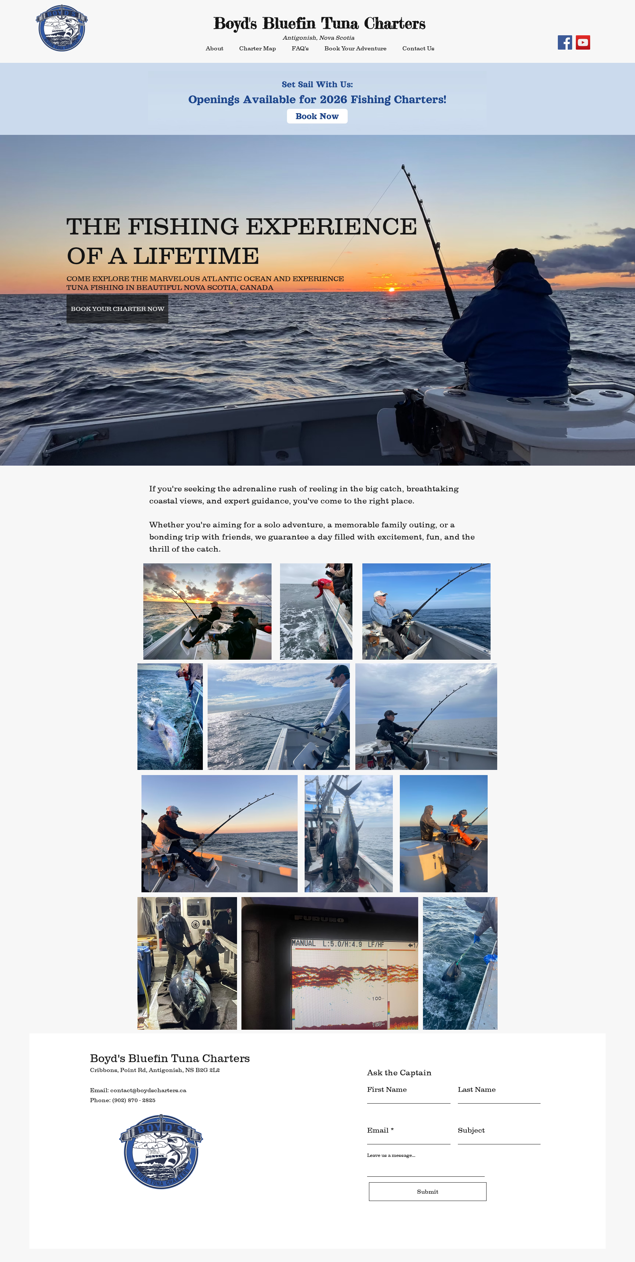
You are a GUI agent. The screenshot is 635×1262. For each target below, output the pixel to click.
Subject (471, 1130)
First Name (387, 1089)
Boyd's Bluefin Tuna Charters (320, 23)
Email (378, 1130)
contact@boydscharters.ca (148, 1090)
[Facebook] (565, 42)
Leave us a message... (391, 1155)
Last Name (477, 1089)
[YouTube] (583, 42)
